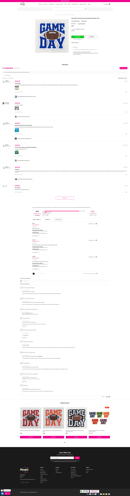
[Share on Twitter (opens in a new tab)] (37, 252)
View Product (31, 437)
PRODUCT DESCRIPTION (85, 42)
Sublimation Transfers (43, 480)
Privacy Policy (73, 469)
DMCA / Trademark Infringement (76, 475)
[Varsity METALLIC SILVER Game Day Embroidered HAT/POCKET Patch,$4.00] (76, 418)
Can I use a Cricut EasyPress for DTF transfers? (26, 341)
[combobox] (65, 9)
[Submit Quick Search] (85, 9)
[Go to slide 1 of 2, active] (64, 442)
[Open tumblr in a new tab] (25, 482)
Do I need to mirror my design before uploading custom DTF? (29, 309)
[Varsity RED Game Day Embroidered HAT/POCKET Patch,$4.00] (30, 418)
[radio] (65, 212)
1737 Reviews (38, 215)
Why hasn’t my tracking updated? (25, 363)
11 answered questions (75, 21)
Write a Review (58, 219)
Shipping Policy (73, 472)
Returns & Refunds (74, 474)
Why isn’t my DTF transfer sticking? (25, 318)
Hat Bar (41, 475)
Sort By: (119, 78)
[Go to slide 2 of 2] (65, 442)
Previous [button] (45, 1)
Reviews (72, 477)
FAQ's (87, 472)
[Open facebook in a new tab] (21, 482)
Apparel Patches (43, 472)
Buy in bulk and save (81, 23)
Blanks (41, 477)
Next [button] (85, 1)
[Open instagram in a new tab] (23, 482)
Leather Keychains (43, 479)
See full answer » (24, 337)
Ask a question (83, 21)
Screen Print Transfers (44, 474)
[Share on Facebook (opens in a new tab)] (35, 252)
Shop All (41, 469)
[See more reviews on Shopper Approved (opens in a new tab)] (39, 252)
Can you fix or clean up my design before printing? (27, 287)
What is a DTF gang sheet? (23, 385)
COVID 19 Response (59, 472)
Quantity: (73, 30)
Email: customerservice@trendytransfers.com (27, 479)
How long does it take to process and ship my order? (27, 352)
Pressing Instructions (89, 469)
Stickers (41, 482)
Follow (21, 288)
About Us (57, 469)
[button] (85, 29)
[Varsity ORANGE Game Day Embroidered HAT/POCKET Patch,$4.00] (53, 418)
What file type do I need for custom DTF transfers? (27, 298)
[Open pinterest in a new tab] (28, 482)
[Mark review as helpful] (126, 92)
